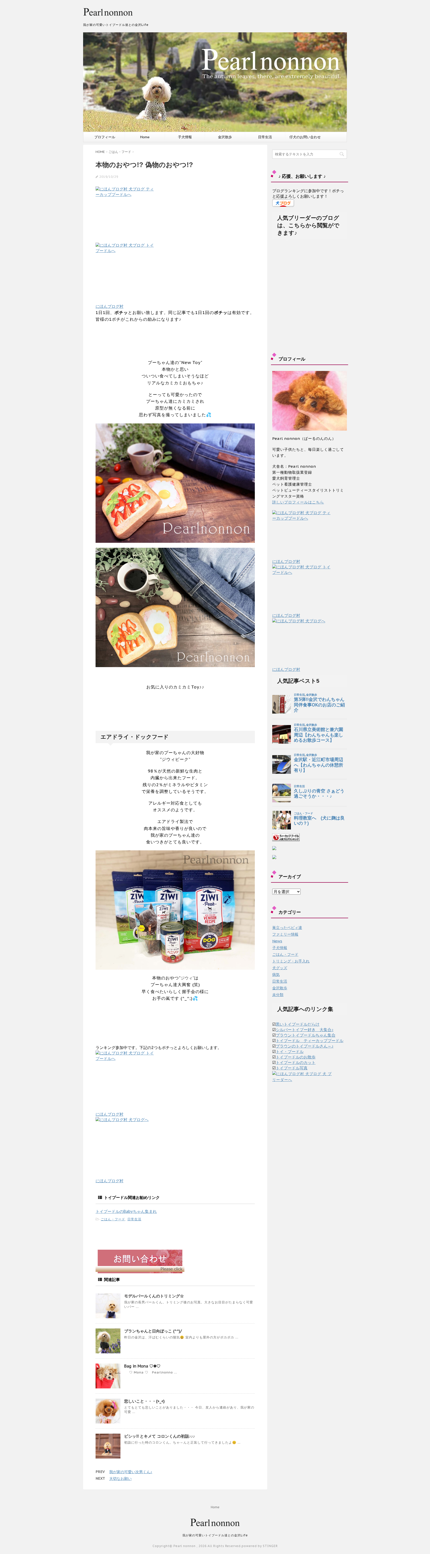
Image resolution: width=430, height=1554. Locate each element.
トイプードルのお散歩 (296, 1056)
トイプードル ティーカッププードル (309, 1040)
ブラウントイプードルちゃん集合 (305, 1035)
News (277, 941)
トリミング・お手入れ (291, 961)
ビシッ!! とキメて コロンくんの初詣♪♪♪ (159, 1436)
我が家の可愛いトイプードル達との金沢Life (215, 1535)
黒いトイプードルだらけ (298, 1024)
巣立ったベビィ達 (287, 927)
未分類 (277, 994)
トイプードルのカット (296, 1062)
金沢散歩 (225, 137)
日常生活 (265, 137)
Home (145, 137)
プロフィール (104, 137)
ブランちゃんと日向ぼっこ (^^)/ (153, 1330)
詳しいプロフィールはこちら (298, 502)
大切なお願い (120, 1478)
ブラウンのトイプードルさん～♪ (304, 1046)
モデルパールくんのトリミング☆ (154, 1295)
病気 (276, 974)
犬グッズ (279, 967)
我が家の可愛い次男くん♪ (130, 1471)
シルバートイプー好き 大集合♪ (304, 1029)
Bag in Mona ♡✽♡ (142, 1366)
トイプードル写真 (292, 1067)
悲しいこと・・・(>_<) (144, 1401)
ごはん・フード (113, 1219)
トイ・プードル (290, 1051)
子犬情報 (185, 137)
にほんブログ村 (109, 306)
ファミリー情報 (285, 934)
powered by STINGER (260, 1546)
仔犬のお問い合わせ (305, 137)
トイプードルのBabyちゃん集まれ (126, 1211)
